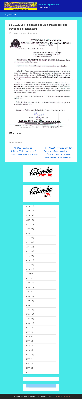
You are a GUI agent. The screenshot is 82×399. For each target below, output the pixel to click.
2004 (28, 305)
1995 (28, 346)
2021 (28, 229)
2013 (28, 265)
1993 (28, 355)
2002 (28, 314)
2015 (28, 256)
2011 (28, 274)
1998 (28, 332)
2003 (28, 310)
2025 (28, 211)
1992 (28, 359)
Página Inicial (10, 14)
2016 (28, 251)
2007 (28, 292)
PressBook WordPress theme (60, 396)
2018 (28, 242)
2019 (28, 238)
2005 (28, 301)
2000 (28, 323)
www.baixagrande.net (48, 4)
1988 (28, 368)
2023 (28, 220)
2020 (28, 233)
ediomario (33, 33)
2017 (28, 247)
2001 (28, 319)
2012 (28, 269)
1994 (28, 350)
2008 (28, 287)
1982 (28, 373)
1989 (28, 364)
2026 (28, 206)
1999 (28, 328)
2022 (28, 224)
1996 (28, 341)
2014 (28, 260)
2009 (28, 283)
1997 (28, 337)
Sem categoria (17, 142)
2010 (28, 278)
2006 (28, 296)
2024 (28, 215)
